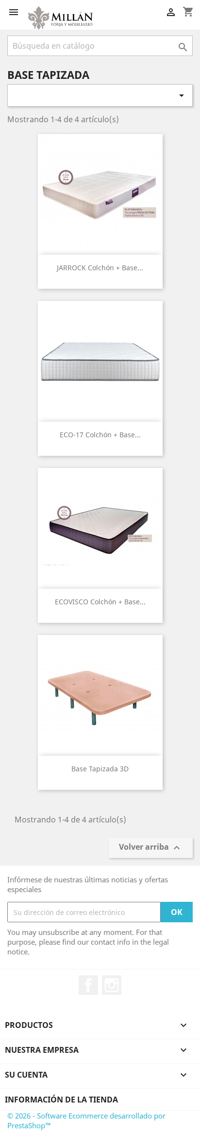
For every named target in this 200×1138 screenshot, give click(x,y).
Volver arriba (151, 848)
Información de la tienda (61, 1099)
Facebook (88, 985)
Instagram (111, 985)
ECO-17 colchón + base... (100, 434)
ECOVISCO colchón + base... (100, 601)
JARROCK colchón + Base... (100, 267)
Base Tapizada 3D (100, 768)
